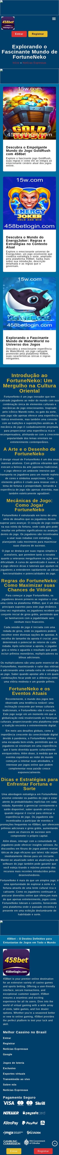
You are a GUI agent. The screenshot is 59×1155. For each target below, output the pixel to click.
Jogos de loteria (13, 1063)
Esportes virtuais (14, 1073)
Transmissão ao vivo (16, 1079)
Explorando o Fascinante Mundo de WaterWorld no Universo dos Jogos (27, 341)
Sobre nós (9, 1084)
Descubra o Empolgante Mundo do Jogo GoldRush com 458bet (28, 150)
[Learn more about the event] (29, 7)
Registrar (9, 1043)
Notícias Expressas (34, 63)
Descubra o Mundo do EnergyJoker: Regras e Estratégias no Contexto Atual (26, 242)
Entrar (7, 1038)
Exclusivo (9, 1068)
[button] (54, 19)
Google (7, 1054)
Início (16, 63)
